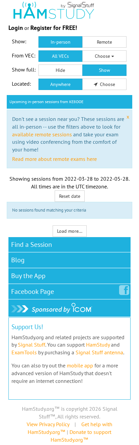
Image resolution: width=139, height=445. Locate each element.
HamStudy (98, 344)
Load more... (69, 231)
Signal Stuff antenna (99, 352)
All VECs (60, 56)
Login (15, 28)
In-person (61, 42)
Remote (104, 42)
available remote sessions (42, 134)
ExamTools (24, 352)
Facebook (32, 291)
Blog (18, 260)
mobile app (80, 365)
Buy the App (28, 275)
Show (104, 70)
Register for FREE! (53, 28)
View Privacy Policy (48, 424)
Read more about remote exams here (54, 158)
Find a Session (31, 244)
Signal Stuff (31, 344)
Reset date (69, 196)
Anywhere (60, 84)
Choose (103, 56)
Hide (60, 70)
